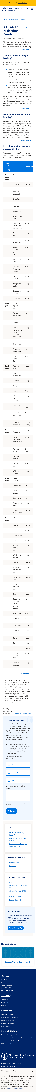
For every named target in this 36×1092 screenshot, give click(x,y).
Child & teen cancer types (10, 1017)
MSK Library (5, 1044)
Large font (12, 866)
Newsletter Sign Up (15, 928)
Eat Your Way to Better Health (17, 962)
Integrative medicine (8, 1020)
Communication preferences (11, 1063)
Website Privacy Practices (15, 1089)
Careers (4, 1002)
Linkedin (12, 990)
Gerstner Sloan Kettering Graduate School (15, 1038)
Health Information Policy (23, 713)
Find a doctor (6, 1026)
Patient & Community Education (15, 19)
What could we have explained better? (16, 787)
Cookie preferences (8, 1066)
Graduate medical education (11, 1041)
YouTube (9, 990)
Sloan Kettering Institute (9, 1035)
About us (4, 999)
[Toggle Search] (27, 9)
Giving (3, 1005)
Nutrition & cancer (7, 1023)
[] (15, 897)
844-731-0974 (22, 3)
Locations (4, 983)
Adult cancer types (7, 1014)
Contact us (5, 980)
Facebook (4, 990)
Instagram (2, 990)
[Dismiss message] (33, 3)
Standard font (14, 862)
